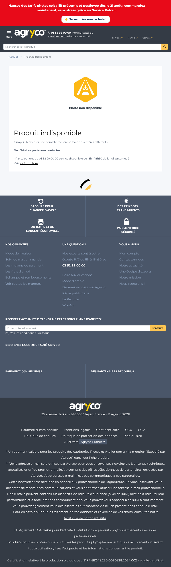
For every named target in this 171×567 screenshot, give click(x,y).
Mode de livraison (18, 253)
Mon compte (129, 253)
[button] (117, 33)
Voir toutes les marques (23, 283)
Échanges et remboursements (28, 277)
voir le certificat (152, 560)
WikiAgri (68, 305)
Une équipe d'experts (135, 271)
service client (57, 36)
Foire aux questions (77, 275)
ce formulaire (29, 163)
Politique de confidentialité (85, 518)
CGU (128, 430)
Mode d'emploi (73, 281)
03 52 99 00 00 (60, 32)
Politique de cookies (40, 436)
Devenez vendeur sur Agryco (84, 287)
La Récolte (70, 299)
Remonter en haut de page (85, 184)
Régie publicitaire (75, 293)
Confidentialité (107, 430)
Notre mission (130, 277)
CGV (141, 430)
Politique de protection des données (89, 436)
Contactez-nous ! (132, 259)
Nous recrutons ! (132, 283)
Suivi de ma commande (23, 259)
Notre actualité (130, 265)
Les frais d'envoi (17, 271)
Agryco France (92, 442)
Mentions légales (77, 430)
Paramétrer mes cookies (39, 430)
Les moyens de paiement (24, 265)
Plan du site (133, 436)
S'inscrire (158, 328)
